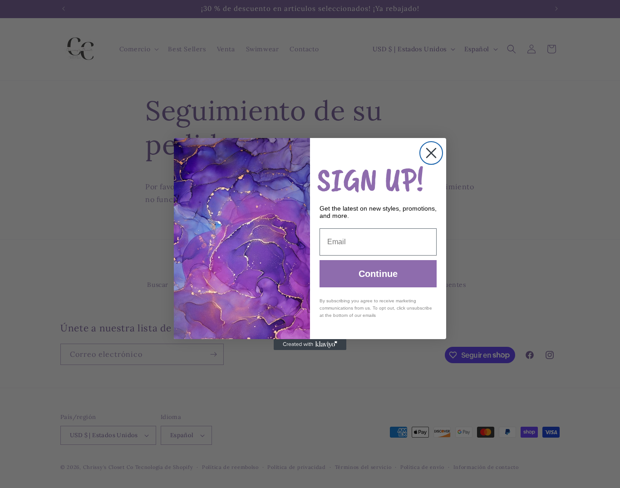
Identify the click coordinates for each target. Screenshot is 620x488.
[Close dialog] (431, 153)
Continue (378, 274)
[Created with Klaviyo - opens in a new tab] (310, 344)
